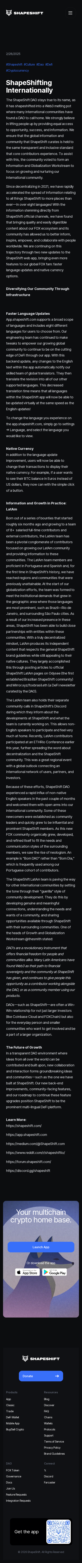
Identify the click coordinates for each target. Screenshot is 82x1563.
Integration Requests (18, 1500)
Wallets (48, 1423)
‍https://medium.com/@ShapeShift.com (35, 1144)
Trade (10, 1411)
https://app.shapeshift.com (26, 1135)
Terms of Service (54, 1441)
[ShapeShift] (24, 12)
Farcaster (49, 1482)
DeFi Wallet (12, 1417)
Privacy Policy (52, 1447)
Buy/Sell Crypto (15, 1429)
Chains (48, 1417)
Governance (13, 1476)
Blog (46, 1399)
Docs (9, 1482)
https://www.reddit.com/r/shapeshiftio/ (35, 1153)
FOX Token (12, 1470)
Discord (60, 706)
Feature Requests (16, 1494)
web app (30, 258)
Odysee (54, 673)
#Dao (40, 64)
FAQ (46, 1411)
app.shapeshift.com (27, 424)
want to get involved (49, 1029)
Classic (10, 1405)
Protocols (49, 1429)
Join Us (10, 1488)
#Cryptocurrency (17, 70)
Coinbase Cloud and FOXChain (36, 1017)
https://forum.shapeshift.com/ (28, 1162)
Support (48, 1435)
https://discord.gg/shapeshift (28, 1171)
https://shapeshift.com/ (24, 1126)
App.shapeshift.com (21, 319)
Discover (49, 1405)
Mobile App (12, 1423)
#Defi (48, 64)
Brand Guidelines (54, 1453)
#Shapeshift (14, 64)
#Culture (29, 64)
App (8, 1399)
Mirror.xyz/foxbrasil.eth (29, 685)
